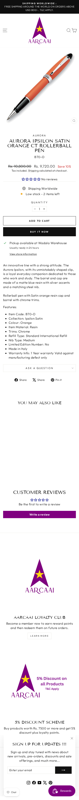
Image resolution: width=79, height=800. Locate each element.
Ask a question (39, 368)
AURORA (39, 135)
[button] (31, 179)
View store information (23, 254)
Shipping (33, 170)
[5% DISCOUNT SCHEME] (39, 681)
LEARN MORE (39, 635)
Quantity (39, 202)
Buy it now (39, 231)
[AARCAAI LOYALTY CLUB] (39, 576)
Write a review (39, 514)
